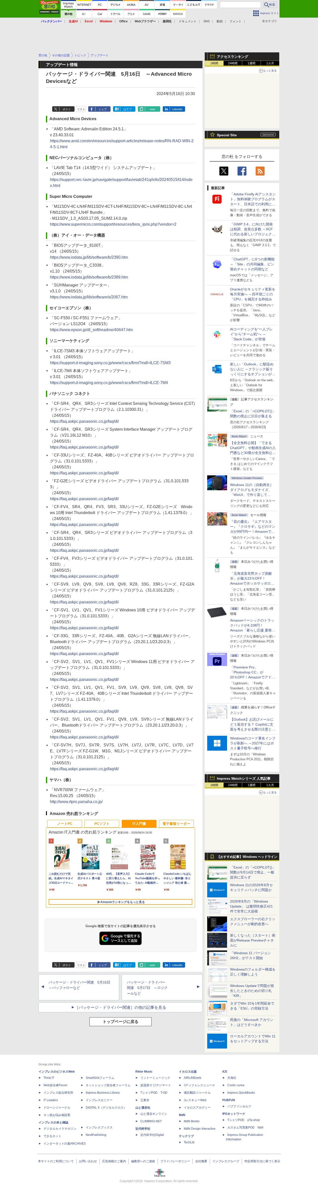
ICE (224, 1071)
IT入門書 (139, 824)
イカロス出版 (188, 1071)
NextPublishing (96, 1135)
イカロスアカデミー (197, 1107)
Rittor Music (144, 1071)
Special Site (227, 135)
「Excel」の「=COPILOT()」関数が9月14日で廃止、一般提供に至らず (253, 872)
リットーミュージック (155, 1078)
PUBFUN (228, 1100)
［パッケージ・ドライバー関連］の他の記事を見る (120, 1007)
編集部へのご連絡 (143, 1161)
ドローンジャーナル (56, 1107)
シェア (103, 109)
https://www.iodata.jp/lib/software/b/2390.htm (89, 257)
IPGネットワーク (233, 1114)
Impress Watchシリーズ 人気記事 (244, 778)
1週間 (251, 63)
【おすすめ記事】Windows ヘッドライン (247, 857)
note (152, 109)
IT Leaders (50, 1100)
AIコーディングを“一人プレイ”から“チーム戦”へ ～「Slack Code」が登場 (251, 334)
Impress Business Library (103, 1092)
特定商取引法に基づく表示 (262, 1161)
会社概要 (201, 1161)
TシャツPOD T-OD (153, 1092)
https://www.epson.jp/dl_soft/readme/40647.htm (91, 330)
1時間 (214, 63)
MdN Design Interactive (199, 1128)
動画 (220, 21)
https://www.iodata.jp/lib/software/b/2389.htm (89, 277)
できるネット (52, 1136)
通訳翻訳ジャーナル (197, 1092)
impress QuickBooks (241, 1092)
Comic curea (235, 1085)
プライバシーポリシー (175, 1161)
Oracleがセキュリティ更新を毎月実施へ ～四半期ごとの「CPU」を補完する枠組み (252, 294)
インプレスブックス (99, 1127)
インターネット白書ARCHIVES (64, 1143)
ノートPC (64, 824)
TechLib (189, 1142)
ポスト (67, 109)
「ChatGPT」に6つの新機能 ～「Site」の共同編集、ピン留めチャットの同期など (252, 264)
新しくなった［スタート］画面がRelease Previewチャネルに (252, 940)
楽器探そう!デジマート (155, 1085)
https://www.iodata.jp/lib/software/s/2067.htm (89, 297)
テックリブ (186, 1136)
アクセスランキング (232, 57)
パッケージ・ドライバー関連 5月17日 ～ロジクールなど (147, 988)
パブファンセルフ (239, 1106)
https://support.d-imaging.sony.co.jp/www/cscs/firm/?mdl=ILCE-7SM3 (110, 363)
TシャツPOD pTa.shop (243, 1120)
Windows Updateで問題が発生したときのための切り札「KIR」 (252, 991)
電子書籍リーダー (176, 824)
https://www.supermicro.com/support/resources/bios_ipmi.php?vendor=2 (113, 224)
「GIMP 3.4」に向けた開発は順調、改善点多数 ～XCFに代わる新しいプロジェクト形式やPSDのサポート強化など (252, 234)
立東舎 (144, 1100)
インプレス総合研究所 (58, 1092)
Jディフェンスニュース (199, 1085)
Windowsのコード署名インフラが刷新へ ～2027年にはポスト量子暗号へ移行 (253, 743)
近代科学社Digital (152, 1135)
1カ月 (270, 63)
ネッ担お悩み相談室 (56, 1115)
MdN (182, 1115)
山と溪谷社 (142, 1107)
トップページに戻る (120, 1021)
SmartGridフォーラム (100, 1078)
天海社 (231, 1078)
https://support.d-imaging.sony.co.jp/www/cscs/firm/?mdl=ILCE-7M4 (109, 383)
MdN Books (191, 1121)
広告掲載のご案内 (114, 1161)
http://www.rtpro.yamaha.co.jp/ (76, 802)
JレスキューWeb (195, 1100)
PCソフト (102, 824)
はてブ (127, 109)
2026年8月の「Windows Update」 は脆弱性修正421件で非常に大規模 (251, 906)
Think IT (48, 1078)
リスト (81, 109)
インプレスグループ (225, 1161)
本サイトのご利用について (56, 1161)
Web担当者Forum (55, 1085)
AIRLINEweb (192, 1078)
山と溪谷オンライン (153, 1114)
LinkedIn (177, 109)
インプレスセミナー (99, 1100)
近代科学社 (142, 1128)
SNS (206, 21)
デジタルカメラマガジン (59, 1128)
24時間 (233, 63)
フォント (235, 21)
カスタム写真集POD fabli (245, 1127)
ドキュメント (188, 21)
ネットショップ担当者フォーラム (108, 1085)
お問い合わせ (88, 1161)
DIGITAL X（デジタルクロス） (106, 1107)
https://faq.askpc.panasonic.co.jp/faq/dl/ (84, 421)
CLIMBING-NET (151, 1121)
